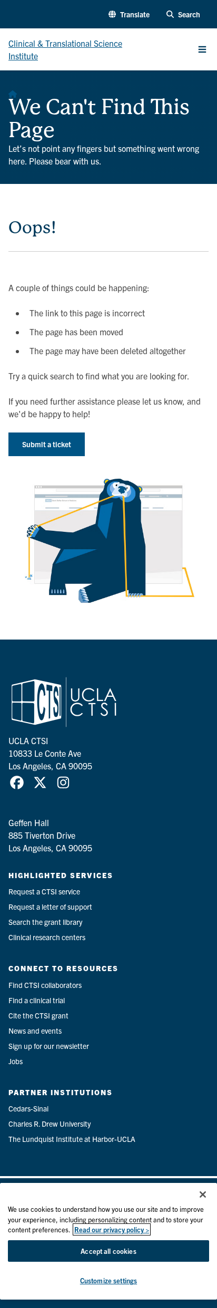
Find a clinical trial (36, 1000)
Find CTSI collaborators (45, 985)
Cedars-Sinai (28, 1108)
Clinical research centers (46, 937)
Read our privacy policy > (111, 1229)
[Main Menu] (202, 49)
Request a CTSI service (44, 891)
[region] (108, 1241)
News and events (35, 1030)
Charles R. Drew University (49, 1123)
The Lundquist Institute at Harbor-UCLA (71, 1139)
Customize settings (108, 1280)
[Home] (12, 91)
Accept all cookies (108, 1251)
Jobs (15, 1061)
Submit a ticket (46, 444)
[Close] (202, 1194)
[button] (129, 14)
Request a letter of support (50, 906)
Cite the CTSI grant (38, 1015)
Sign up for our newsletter (48, 1045)
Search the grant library (45, 921)
